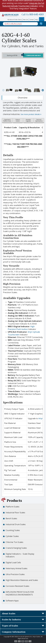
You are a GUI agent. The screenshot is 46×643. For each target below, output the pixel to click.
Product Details (18, 120)
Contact (31, 19)
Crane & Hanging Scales (16, 548)
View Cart (25, 19)
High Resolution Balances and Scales (22, 580)
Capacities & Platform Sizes (7, 120)
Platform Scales (12, 506)
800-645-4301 (33, 14)
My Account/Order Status (15, 19)
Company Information (13, 631)
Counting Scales (13, 530)
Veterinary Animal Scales (16, 568)
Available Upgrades (28, 120)
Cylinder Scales (12, 536)
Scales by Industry (11, 619)
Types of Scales (10, 625)
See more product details (30, 114)
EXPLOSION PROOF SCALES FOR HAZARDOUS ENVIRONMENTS (20, 593)
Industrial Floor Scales (15, 512)
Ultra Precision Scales (15, 574)
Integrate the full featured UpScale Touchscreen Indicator (23, 4)
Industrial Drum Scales (16, 524)
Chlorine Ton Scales (14, 542)
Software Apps (12, 600)
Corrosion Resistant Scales (17, 586)
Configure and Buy (33, 55)
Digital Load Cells (13, 562)
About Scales (8, 613)
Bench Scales (11, 518)
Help (36, 19)
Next (43, 90)
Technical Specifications (39, 120)
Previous (3, 90)
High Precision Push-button (21, 327)
